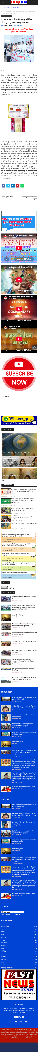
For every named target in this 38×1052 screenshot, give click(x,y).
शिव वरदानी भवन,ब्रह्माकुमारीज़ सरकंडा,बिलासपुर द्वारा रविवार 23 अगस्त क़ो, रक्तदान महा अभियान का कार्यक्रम (23, 491)
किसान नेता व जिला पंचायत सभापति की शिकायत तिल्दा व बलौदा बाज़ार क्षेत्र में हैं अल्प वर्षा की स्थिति (24, 678)
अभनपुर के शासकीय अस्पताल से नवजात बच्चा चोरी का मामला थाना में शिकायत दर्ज (24, 698)
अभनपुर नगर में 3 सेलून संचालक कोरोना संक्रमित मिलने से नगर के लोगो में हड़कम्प (24, 734)
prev (2, 480)
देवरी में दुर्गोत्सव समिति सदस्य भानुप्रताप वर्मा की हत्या (23, 786)
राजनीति (3, 965)
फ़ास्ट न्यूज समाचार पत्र (6, 968)
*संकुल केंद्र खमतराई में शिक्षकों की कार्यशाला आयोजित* (24, 642)
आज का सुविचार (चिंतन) (7, 197)
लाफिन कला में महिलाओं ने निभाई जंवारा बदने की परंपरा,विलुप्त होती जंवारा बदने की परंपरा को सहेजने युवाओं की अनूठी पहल (23, 661)
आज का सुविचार (5, 926)
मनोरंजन (3, 962)
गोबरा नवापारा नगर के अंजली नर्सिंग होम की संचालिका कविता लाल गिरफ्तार (23, 716)
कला (2, 929)
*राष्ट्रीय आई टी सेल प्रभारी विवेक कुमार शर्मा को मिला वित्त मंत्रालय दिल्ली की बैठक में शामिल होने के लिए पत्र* (24, 707)
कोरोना (2, 932)
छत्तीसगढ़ (3, 948)
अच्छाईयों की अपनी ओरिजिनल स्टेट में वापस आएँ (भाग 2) (24, 525)
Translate (17, 914)
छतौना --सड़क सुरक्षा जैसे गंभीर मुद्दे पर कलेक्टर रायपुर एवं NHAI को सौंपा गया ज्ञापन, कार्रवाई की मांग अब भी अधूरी (23, 501)
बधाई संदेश (3, 957)
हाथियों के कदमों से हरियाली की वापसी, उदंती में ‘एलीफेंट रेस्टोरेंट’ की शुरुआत (22, 509)
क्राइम (2, 934)
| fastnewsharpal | (21, 1037)
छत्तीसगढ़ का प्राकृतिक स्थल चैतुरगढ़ (29, 198)
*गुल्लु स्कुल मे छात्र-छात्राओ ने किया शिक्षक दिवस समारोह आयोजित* (23, 670)
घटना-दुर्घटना (4, 945)
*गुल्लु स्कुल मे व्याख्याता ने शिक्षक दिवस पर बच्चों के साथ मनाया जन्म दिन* (24, 651)
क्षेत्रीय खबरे (4, 16)
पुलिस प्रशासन (4, 954)
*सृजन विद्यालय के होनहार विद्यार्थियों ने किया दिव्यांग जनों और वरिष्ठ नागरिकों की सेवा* (24, 634)
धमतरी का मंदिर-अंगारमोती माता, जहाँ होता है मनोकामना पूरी (24, 598)
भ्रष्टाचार (3, 959)
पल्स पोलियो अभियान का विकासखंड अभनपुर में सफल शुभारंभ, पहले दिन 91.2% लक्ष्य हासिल (23, 517)
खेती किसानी (4, 943)
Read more (10, 541)
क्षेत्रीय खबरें (10, 16)
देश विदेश (3, 951)
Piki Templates (21, 1041)
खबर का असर (4, 940)
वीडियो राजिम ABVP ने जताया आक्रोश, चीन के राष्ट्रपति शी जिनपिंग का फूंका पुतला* (22, 725)
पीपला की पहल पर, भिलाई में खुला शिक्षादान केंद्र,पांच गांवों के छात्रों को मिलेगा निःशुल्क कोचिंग (23, 625)
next (3, 480)
